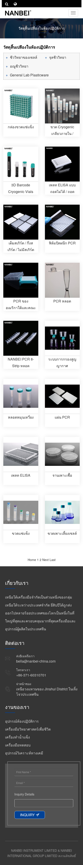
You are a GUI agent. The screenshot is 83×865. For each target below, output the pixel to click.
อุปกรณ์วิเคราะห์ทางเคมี (24, 752)
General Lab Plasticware (29, 74)
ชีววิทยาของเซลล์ (23, 57)
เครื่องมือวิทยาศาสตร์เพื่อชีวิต (28, 729)
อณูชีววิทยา (19, 66)
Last (53, 559)
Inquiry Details (24, 794)
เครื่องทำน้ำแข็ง (17, 737)
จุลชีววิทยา (57, 57)
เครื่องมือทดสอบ (18, 745)
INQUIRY (27, 814)
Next (45, 559)
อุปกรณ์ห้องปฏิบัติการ (22, 721)
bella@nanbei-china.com (36, 661)
